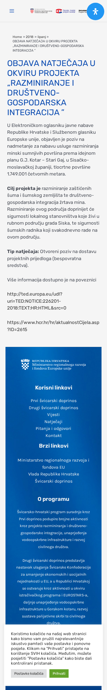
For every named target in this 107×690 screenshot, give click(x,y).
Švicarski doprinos (53, 481)
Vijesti (53, 414)
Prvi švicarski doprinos (54, 400)
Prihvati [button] (59, 673)
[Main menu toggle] (11, 11)
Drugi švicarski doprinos (53, 407)
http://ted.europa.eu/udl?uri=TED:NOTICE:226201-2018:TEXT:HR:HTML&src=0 (36, 301)
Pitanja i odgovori (53, 428)
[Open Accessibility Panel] (95, 11)
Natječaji (53, 421)
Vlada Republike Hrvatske (53, 474)
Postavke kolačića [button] (28, 673)
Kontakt (54, 435)
